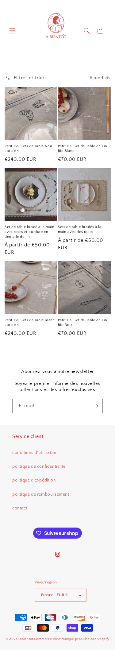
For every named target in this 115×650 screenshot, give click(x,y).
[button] (12, 30)
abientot (26, 639)
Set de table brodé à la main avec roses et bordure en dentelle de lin (30, 231)
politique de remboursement (40, 494)
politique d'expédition (34, 480)
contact (19, 508)
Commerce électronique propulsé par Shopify (71, 639)
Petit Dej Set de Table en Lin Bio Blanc (82, 148)
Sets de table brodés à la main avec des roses (80, 229)
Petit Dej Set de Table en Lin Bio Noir (82, 322)
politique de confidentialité (39, 466)
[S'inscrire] (95, 406)
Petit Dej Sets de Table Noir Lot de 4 (28, 148)
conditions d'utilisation (35, 452)
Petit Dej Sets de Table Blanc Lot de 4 (30, 322)
